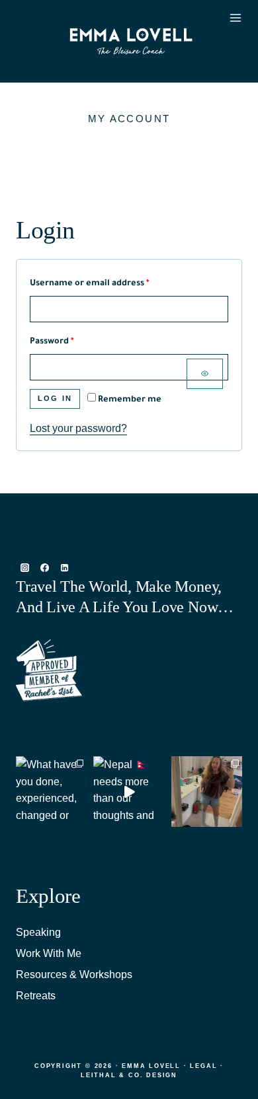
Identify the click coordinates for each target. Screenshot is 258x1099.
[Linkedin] (64, 568)
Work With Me (48, 953)
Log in (55, 398)
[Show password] (205, 373)
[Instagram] (24, 568)
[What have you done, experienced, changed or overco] (51, 791)
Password (70, 342)
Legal (203, 1066)
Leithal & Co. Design (129, 1075)
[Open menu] (233, 41)
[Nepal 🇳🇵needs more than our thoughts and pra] (128, 791)
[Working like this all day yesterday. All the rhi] (206, 791)
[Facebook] (44, 568)
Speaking (38, 932)
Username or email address (108, 284)
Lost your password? (78, 428)
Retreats (36, 995)
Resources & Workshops (74, 974)
